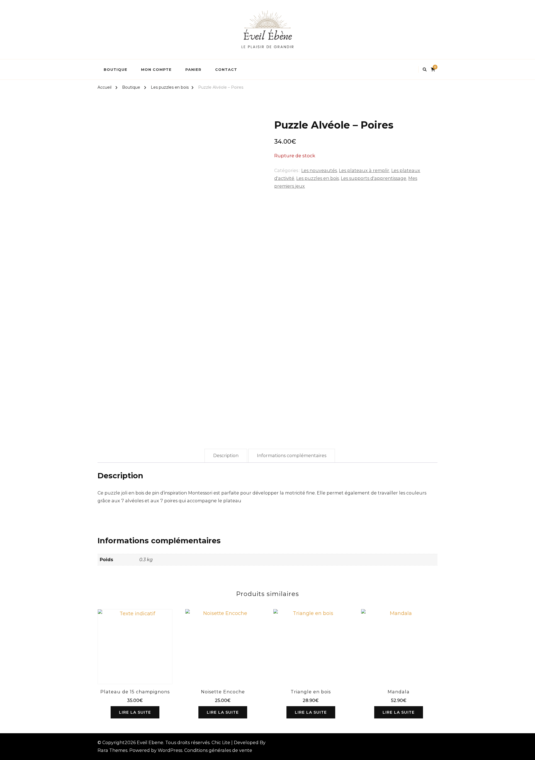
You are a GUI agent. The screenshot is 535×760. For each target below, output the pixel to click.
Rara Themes (112, 750)
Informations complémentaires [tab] (291, 455)
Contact (226, 69)
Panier (193, 69)
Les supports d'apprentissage (373, 178)
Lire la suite (135, 712)
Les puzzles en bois (317, 178)
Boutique (115, 69)
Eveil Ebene (150, 742)
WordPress (170, 750)
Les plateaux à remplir (364, 170)
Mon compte (156, 69)
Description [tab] (226, 455)
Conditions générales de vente (218, 750)
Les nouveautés (319, 170)
